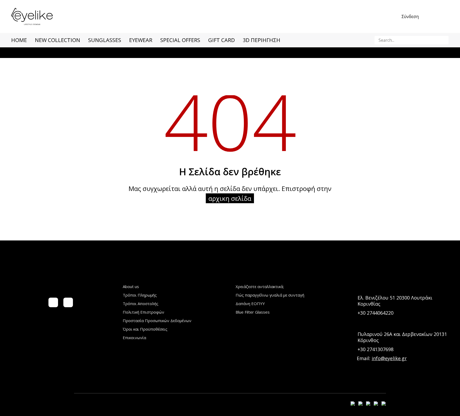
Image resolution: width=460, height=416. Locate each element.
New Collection (57, 40)
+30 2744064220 (375, 313)
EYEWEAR (140, 40)
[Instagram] (68, 302)
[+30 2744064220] (351, 313)
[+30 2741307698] (351, 349)
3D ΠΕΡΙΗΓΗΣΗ (261, 40)
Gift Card (221, 40)
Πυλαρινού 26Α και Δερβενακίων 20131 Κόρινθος (402, 337)
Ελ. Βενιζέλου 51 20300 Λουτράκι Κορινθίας (395, 300)
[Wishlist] (434, 16)
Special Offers (180, 40)
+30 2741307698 (375, 349)
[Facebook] (53, 302)
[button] (444, 40)
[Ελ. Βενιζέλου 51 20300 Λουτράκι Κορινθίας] (351, 300)
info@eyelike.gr (389, 358)
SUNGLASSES (104, 40)
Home (19, 40)
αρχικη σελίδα (229, 198)
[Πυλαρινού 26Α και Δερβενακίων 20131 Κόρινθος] (351, 337)
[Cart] (445, 16)
